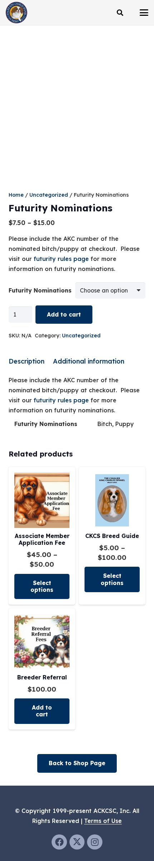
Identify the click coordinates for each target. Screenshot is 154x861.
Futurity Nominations (40, 290)
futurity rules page (61, 258)
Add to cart (64, 314)
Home (16, 195)
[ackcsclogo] (16, 12)
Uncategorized (48, 195)
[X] (77, 842)
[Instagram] (94, 842)
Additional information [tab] (88, 361)
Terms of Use (103, 820)
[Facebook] (59, 842)
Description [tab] (26, 361)
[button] (120, 12)
